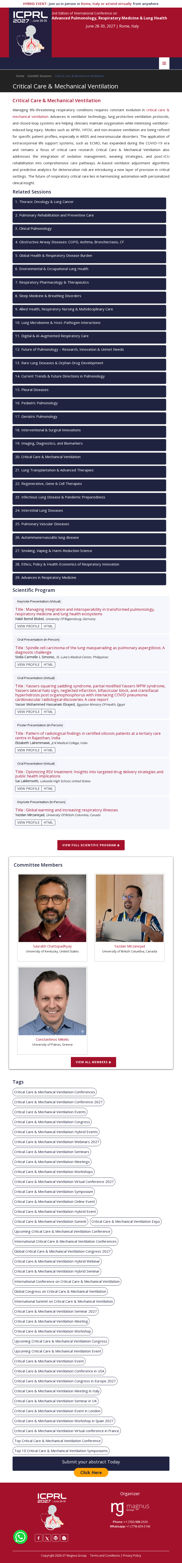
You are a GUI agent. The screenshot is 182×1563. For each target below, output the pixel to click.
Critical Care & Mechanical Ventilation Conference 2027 (58, 1101)
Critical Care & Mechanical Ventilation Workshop (52, 1331)
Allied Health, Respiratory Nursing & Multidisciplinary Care (64, 309)
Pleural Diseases (32, 389)
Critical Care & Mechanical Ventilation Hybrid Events (56, 1131)
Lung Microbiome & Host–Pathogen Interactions (57, 322)
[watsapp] (20, 1536)
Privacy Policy (132, 1556)
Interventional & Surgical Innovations (48, 430)
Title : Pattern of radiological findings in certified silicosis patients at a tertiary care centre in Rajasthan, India (88, 735)
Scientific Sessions (39, 76)
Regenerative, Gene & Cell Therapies (48, 483)
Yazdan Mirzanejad (129, 946)
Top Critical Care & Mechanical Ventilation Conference (57, 1440)
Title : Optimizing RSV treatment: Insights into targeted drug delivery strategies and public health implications (89, 774)
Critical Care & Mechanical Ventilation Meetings (52, 1161)
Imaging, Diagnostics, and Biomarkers (49, 443)
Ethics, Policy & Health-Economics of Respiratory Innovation (67, 564)
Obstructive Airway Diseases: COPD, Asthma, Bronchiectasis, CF (69, 241)
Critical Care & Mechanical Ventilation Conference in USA (59, 1371)
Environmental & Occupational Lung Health (51, 268)
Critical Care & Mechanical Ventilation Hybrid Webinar (57, 1261)
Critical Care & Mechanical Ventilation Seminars (51, 1151)
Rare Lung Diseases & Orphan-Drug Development (59, 362)
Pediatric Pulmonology (36, 402)
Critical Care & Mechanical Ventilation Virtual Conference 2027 (64, 1181)
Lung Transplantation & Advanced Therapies (54, 470)
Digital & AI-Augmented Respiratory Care (52, 335)
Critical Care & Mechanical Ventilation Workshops (53, 1171)
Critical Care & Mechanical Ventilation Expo (125, 1221)
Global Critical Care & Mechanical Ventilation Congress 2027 (62, 1251)
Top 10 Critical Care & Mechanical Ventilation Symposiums (61, 1450)
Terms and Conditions (105, 1556)
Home (20, 76)
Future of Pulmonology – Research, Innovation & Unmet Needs (69, 349)
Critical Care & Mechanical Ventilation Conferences (54, 1092)
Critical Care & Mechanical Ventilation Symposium (53, 1191)
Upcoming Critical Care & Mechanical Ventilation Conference (62, 1231)
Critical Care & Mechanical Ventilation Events (50, 1111)
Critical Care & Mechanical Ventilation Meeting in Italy (57, 1390)
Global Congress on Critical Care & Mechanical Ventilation (60, 1291)
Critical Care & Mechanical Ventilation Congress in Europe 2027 (65, 1381)
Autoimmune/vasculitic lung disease (47, 537)
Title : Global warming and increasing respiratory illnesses (66, 810)
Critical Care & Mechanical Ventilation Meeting (51, 1321)
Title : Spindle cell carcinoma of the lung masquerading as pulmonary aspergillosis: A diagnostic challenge (90, 650)
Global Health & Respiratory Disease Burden (53, 255)
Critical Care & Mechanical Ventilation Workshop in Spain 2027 (64, 1420)
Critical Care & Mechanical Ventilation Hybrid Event (55, 1211)
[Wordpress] (55, 1538)
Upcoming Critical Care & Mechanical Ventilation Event (57, 1351)
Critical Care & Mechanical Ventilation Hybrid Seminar (57, 1271)
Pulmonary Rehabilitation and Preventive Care (54, 215)
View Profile (28, 626)
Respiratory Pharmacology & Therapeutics (52, 282)
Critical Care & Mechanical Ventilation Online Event (54, 1201)
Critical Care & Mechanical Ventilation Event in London (57, 1410)
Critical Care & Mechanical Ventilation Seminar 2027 (55, 1311)
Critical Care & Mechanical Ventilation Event (49, 1361)
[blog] (64, 1538)
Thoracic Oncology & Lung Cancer (44, 201)
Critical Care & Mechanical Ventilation (48, 456)
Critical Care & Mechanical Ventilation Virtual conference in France (66, 1430)
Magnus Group (76, 1556)
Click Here (91, 1472)
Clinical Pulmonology (33, 228)
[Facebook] (38, 1538)
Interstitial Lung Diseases (39, 510)
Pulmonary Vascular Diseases (42, 523)
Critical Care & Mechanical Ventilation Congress (52, 1121)
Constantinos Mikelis (52, 1039)
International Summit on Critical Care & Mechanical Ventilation (63, 1301)
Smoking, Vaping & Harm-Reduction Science (53, 550)
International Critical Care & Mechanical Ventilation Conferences (65, 1241)
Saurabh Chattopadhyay (52, 946)
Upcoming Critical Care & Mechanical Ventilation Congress (60, 1341)
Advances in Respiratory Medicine (45, 577)
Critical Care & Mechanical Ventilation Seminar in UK (55, 1400)
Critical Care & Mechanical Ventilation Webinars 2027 (56, 1141)
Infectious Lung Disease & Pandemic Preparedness (60, 497)
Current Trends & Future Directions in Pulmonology (60, 376)
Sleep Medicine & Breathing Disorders (48, 295)
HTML (48, 626)
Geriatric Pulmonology (36, 416)
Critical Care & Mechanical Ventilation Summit (50, 1221)
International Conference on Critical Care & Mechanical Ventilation (67, 1281)
